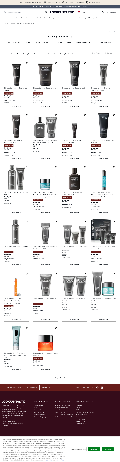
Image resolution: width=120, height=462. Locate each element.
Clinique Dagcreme (13, 42)
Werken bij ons (80, 421)
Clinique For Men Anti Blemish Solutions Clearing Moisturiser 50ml (15, 355)
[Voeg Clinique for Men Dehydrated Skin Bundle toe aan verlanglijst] (113, 273)
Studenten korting (81, 423)
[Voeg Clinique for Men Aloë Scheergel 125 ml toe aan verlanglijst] (26, 221)
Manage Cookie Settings (78, 449)
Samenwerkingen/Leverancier (85, 412)
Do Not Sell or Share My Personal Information (12, 424)
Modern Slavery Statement (63, 417)
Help (35, 408)
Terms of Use (60, 460)
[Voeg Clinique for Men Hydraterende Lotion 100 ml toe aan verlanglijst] (26, 63)
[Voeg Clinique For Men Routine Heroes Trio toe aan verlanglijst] (84, 221)
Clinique (19, 23)
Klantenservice (38, 405)
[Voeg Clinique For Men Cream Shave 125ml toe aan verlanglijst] (55, 273)
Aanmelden (46, 387)
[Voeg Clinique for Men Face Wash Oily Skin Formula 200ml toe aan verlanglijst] (55, 221)
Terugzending (38, 410)
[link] (93, 12)
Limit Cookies (94, 449)
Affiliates (78, 410)
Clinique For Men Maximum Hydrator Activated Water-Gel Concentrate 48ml (102, 194)
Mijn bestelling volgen (41, 417)
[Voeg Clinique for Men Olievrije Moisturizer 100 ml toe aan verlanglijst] (113, 63)
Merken (12, 23)
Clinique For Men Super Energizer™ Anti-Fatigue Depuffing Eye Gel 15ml (13, 301)
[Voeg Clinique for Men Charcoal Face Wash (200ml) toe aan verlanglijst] (113, 115)
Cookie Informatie (60, 412)
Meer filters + (96, 53)
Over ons (79, 405)
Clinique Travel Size (83, 42)
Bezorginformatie (39, 412)
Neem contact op (39, 414)
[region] (60, 449)
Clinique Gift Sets (104, 42)
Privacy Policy (48, 460)
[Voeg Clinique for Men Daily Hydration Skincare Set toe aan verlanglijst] (113, 221)
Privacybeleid (59, 410)
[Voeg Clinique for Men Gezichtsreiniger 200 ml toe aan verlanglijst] (84, 63)
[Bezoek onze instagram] (102, 387)
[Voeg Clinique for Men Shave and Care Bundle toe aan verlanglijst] (26, 167)
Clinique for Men (60, 36)
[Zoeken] (46, 12)
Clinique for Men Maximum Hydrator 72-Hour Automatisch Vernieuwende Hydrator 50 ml (44, 194)
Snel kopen (16, 106)
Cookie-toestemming (9, 421)
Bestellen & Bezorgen (61, 408)
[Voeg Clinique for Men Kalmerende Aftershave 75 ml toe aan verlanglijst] (84, 167)
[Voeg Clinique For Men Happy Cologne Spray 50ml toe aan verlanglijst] (55, 328)
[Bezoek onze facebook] (97, 387)
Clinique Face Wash (63, 42)
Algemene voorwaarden (62, 405)
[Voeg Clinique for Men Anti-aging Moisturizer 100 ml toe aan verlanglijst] (26, 115)
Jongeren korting (81, 414)
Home (6, 23)
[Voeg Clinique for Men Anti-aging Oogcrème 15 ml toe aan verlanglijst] (84, 115)
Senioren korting (81, 417)
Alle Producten (80, 419)
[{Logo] (62, 12)
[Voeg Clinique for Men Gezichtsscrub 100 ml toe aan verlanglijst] (55, 63)
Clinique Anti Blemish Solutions (38, 42)
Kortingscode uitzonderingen (64, 414)
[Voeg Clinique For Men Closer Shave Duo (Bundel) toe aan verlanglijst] (84, 273)
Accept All (108, 449)
